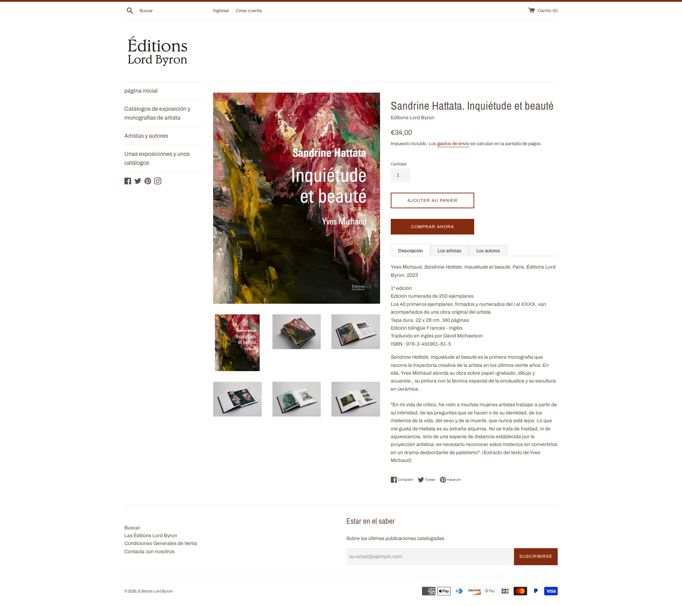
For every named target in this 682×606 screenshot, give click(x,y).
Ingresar (221, 10)
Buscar (132, 527)
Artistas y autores (146, 136)
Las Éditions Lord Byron (150, 535)
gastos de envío (453, 143)
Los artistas (449, 250)
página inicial (141, 91)
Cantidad (398, 164)
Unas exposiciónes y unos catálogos (157, 158)
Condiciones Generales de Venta (160, 543)
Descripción (410, 250)
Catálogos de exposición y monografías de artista (157, 113)
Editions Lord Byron (155, 591)
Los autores (488, 250)
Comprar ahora (432, 226)
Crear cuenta (249, 10)
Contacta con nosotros (149, 551)
